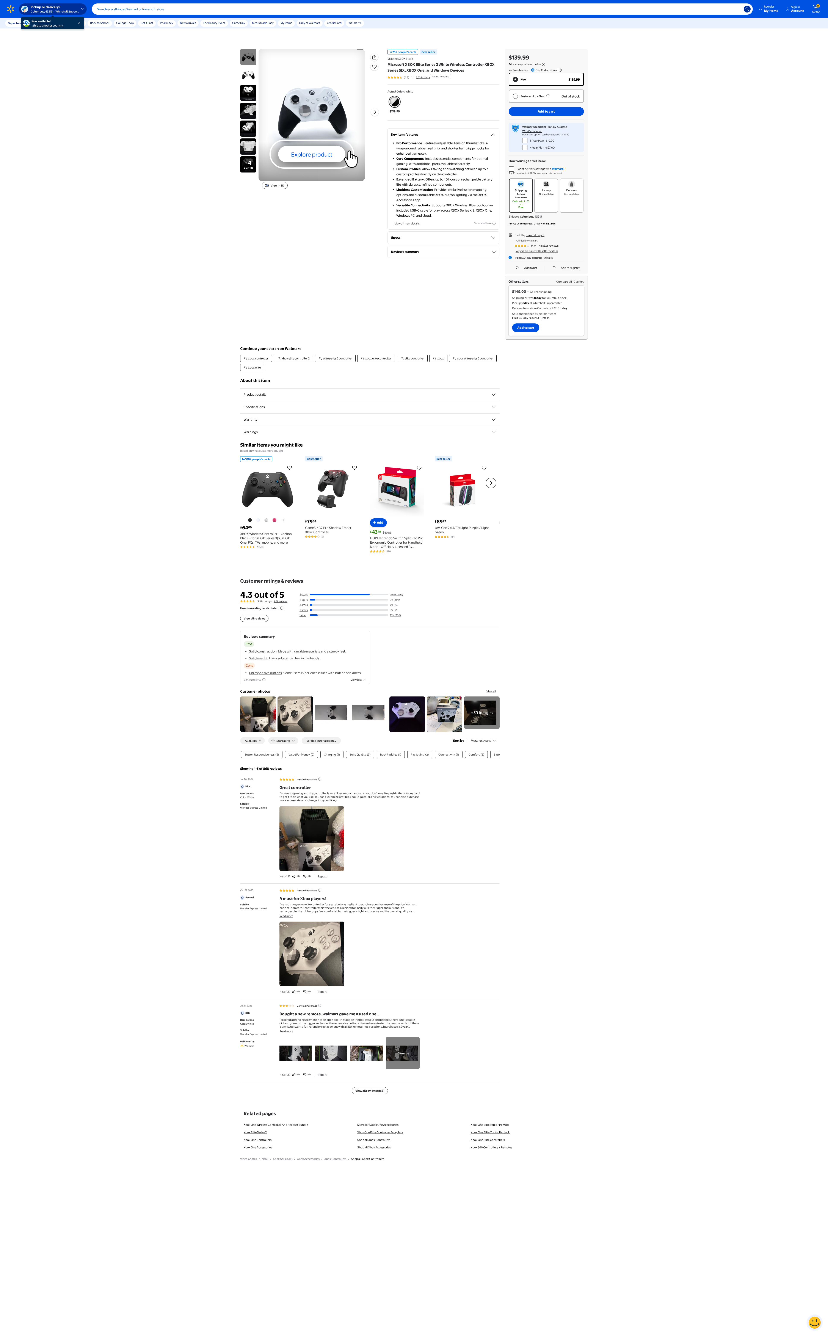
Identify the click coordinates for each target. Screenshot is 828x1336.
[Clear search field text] (737, 9)
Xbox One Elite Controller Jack (490, 1132)
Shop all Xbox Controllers (373, 1140)
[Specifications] (493, 407)
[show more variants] (284, 520)
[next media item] (375, 112)
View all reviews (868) (369, 1090)
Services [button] (43, 23)
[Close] (79, 23)
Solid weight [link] (258, 658)
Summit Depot (535, 235)
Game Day (238, 23)
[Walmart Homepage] (10, 9)
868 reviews (280, 601)
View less (356, 679)
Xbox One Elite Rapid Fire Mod (490, 1124)
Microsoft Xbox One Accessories (377, 1124)
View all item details (407, 223)
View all (491, 691)
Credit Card (334, 23)
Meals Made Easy (263, 23)
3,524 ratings (423, 77)
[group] (408, 77)
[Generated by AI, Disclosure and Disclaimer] (494, 223)
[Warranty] (493, 419)
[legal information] (543, 64)
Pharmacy (166, 23)
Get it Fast (147, 23)
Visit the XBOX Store (400, 58)
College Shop (125, 23)
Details (548, 257)
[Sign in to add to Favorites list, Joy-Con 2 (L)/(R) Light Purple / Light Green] (484, 467)
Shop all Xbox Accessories (374, 1147)
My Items (286, 23)
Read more (286, 916)
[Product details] (493, 394)
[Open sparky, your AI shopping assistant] (814, 1322)
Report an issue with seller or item (537, 251)
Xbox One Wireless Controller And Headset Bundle (276, 1124)
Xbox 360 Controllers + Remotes (491, 1147)
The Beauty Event (214, 23)
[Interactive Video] (248, 57)
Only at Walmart (309, 23)
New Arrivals (188, 23)
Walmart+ (354, 23)
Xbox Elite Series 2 (255, 1132)
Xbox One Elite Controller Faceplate (380, 1132)
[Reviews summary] (412, 77)
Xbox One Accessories (258, 1147)
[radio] (395, 104)
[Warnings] (493, 432)
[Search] (747, 9)
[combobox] (422, 9)
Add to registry (570, 268)
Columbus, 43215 (531, 216)
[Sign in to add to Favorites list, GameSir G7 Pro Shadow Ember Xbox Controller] (354, 467)
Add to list (530, 268)
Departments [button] (16, 23)
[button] (769, 9)
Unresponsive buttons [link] (265, 673)
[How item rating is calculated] (282, 608)
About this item (255, 380)
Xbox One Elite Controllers (488, 1140)
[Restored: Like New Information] (548, 95)
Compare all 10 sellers (570, 281)
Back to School (99, 23)
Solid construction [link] (263, 651)
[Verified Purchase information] (319, 779)
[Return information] (559, 70)
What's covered (532, 131)
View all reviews (254, 618)
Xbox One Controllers (257, 1140)
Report (322, 876)
